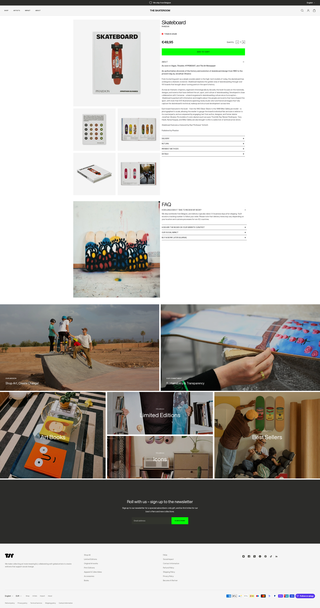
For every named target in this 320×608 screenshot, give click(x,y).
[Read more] (79, 347)
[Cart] (314, 10)
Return (165, 144)
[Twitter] (254, 556)
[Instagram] (243, 556)
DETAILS (165, 154)
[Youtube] (260, 556)
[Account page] (308, 10)
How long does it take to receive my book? (181, 210)
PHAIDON (165, 26)
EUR (17, 596)
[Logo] (160, 10)
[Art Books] (53, 432)
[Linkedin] (276, 556)
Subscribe (180, 520)
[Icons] (160, 454)
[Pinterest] (265, 556)
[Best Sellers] (267, 432)
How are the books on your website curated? (183, 227)
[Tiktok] (271, 556)
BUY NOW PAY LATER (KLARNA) (174, 237)
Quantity (230, 42)
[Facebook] (249, 556)
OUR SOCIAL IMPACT (170, 232)
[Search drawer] (302, 10)
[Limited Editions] (160, 410)
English (310, 3)
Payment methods (170, 149)
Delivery (165, 138)
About (165, 62)
